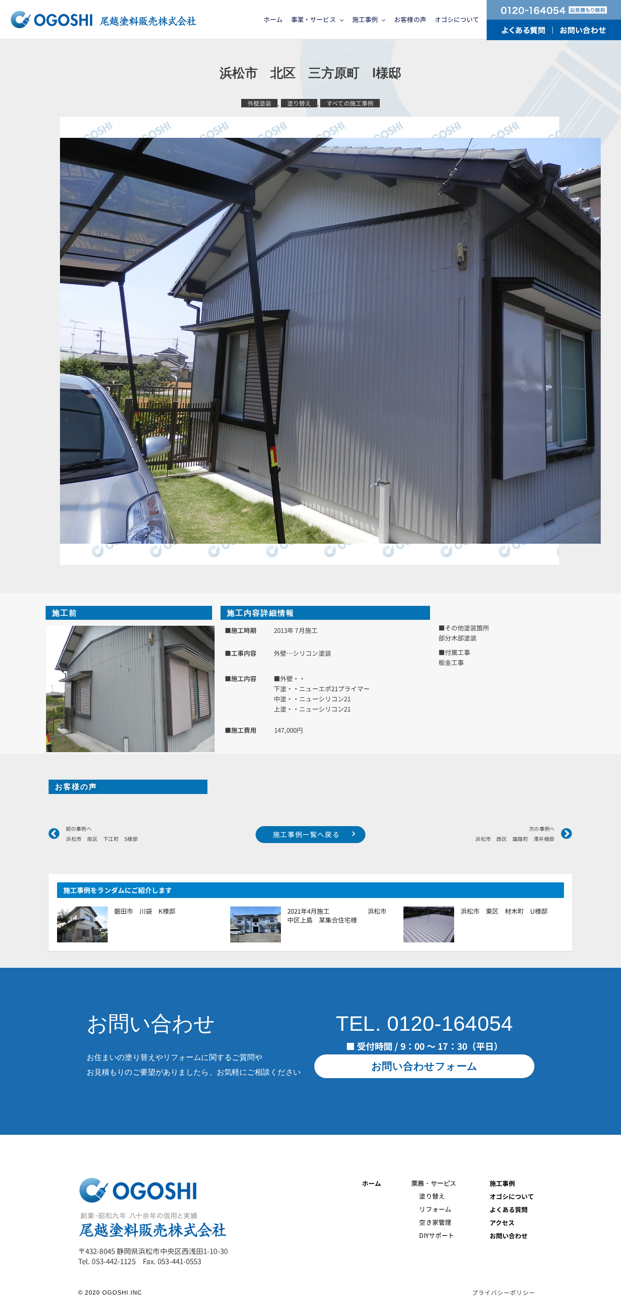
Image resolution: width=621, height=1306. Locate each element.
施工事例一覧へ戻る (306, 834)
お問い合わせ (509, 1235)
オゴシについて (513, 1196)
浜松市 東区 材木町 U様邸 (503, 910)
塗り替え (299, 103)
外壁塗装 (259, 103)
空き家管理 (431, 1222)
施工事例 (502, 1183)
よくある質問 (509, 1209)
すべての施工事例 (350, 103)
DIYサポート (432, 1235)
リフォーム (431, 1209)
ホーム (371, 1183)
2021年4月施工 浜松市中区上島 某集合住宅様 (337, 915)
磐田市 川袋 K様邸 (144, 910)
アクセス (502, 1222)
